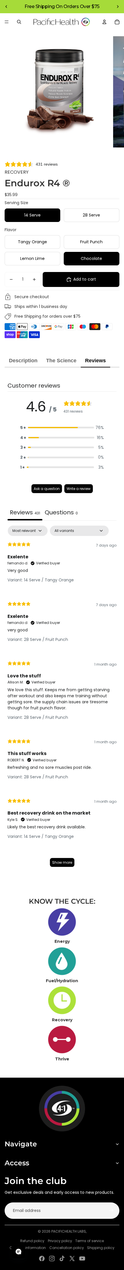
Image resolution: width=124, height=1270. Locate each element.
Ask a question (47, 488)
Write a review (79, 488)
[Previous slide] (6, 6)
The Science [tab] (61, 360)
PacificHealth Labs (68, 1231)
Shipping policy (100, 1247)
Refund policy (32, 1240)
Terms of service (89, 1240)
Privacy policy (60, 1240)
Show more (62, 862)
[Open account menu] (104, 22)
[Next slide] (117, 6)
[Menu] (6, 21)
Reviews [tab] (95, 360)
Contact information (28, 1247)
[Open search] (19, 22)
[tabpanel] (62, 699)
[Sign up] (111, 1210)
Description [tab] (23, 360)
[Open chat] (18, 1251)
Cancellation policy (66, 1247)
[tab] (61, 513)
